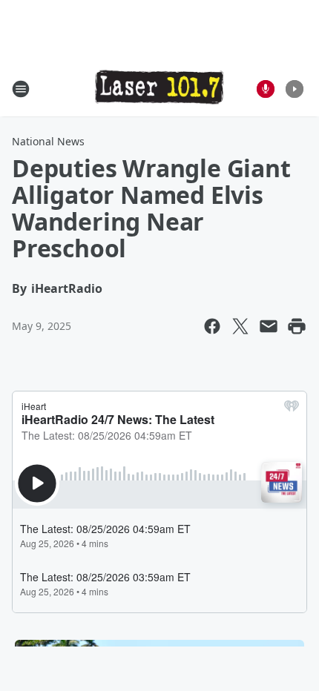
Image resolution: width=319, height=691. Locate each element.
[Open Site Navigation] (21, 89)
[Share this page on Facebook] (212, 326)
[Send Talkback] (265, 89)
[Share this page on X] (240, 326)
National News (48, 141)
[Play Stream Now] (294, 89)
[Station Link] (159, 88)
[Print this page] (296, 326)
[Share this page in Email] (268, 326)
